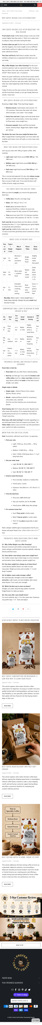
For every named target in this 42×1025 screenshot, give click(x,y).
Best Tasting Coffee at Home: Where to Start (20, 857)
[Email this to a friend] (28, 609)
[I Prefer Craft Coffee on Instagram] (19, 990)
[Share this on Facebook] (18, 609)
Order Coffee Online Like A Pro (28, 530)
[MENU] (1, 5)
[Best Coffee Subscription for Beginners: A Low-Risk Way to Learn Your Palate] (21, 648)
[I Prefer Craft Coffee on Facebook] (15, 990)
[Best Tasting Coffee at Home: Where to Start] (21, 830)
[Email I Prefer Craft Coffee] (12, 990)
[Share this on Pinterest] (23, 609)
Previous (31, 11)
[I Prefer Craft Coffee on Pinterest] (22, 990)
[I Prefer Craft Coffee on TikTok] (26, 990)
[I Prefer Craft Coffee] (21, 5)
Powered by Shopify (29, 1017)
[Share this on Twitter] (13, 609)
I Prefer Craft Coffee (17, 1017)
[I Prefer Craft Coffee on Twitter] (29, 990)
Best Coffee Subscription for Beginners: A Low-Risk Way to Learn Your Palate (20, 677)
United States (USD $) (20, 1001)
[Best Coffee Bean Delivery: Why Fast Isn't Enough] (21, 739)
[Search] (35, 5)
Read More (7, 706)
